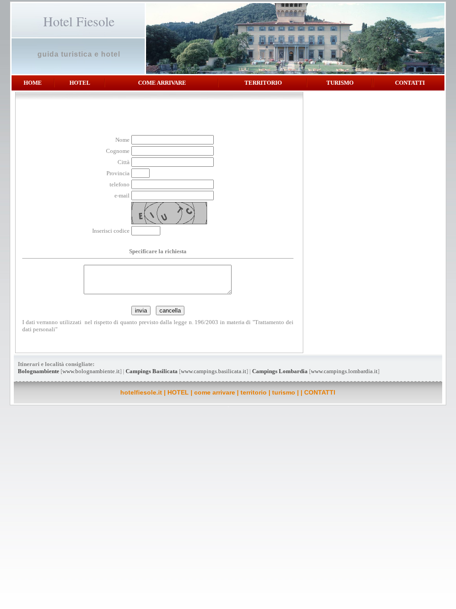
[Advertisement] (370, 152)
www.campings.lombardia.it (344, 371)
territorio (263, 82)
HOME (33, 82)
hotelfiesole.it (141, 392)
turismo (340, 82)
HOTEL (79, 82)
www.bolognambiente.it (91, 371)
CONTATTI (410, 82)
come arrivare (162, 82)
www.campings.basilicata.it (213, 371)
